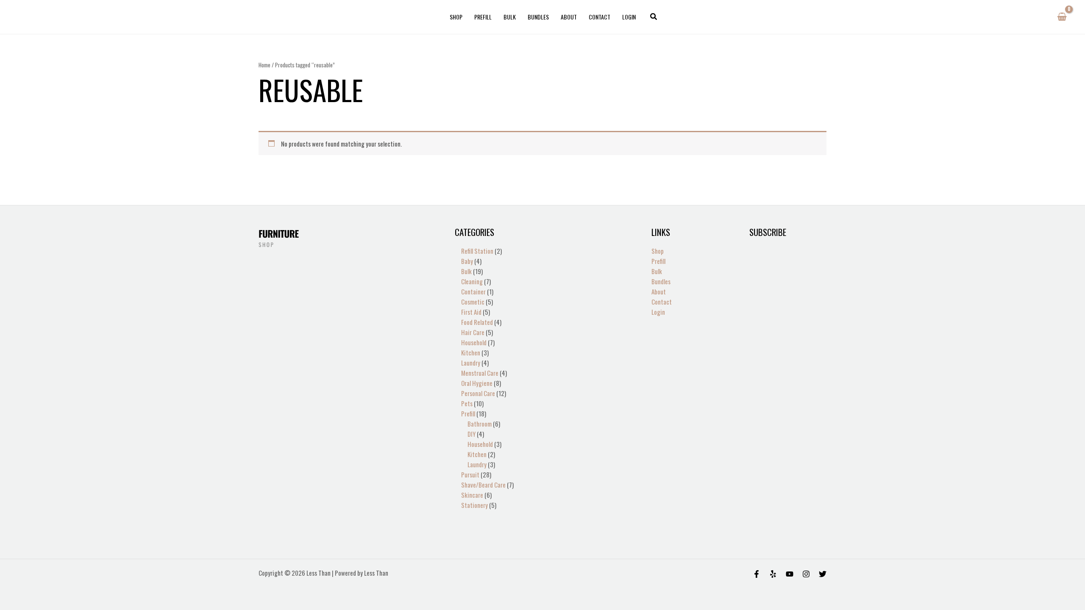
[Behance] (789, 574)
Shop (456, 16)
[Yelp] (773, 574)
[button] (654, 16)
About (569, 16)
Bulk (510, 16)
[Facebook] (756, 574)
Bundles (538, 16)
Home (264, 65)
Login (629, 16)
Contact (599, 16)
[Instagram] (806, 574)
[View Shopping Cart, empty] (1062, 17)
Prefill (483, 16)
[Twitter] (822, 574)
